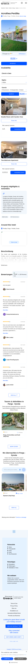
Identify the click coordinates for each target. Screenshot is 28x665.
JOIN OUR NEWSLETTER (14, 626)
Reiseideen (12, 564)
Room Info (14, 120)
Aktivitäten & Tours (13, 567)
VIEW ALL (13, 395)
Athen (10, 547)
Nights (4, 80)
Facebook (7, 644)
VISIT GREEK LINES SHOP (13, 637)
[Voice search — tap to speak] (20, 469)
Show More (5, 310)
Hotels (7, 8)
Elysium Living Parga (9, 495)
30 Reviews (22, 53)
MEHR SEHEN (14, 446)
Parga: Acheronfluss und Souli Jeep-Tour (11, 435)
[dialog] (14, 657)
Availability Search (19, 129)
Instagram (10, 644)
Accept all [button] (7, 658)
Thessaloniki (12, 548)
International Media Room (14, 613)
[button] (14, 662)
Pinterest (18, 644)
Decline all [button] (20, 658)
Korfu (10, 552)
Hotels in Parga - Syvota (14, 8)
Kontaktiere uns (14, 610)
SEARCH (11, 94)
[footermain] (14, 531)
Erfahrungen (12, 566)
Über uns (14, 608)
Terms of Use (14, 603)
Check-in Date (6, 73)
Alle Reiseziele (13, 554)
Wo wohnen (11, 575)
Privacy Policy (14, 606)
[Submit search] (23, 469)
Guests (4, 87)
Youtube (15, 644)
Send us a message (21, 517)
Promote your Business (14, 615)
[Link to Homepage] (5, 3)
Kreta (10, 550)
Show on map (14, 242)
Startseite (3, 8)
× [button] (26, 651)
